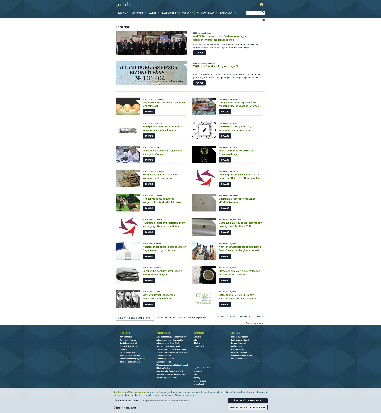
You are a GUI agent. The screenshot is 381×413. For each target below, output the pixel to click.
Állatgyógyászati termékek (167, 343)
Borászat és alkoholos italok (168, 346)
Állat (195, 340)
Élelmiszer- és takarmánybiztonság (171, 349)
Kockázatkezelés (163, 361)
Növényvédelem (163, 368)
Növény (196, 343)
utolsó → (259, 316)
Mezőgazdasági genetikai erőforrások (172, 365)
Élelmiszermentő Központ (241, 355)
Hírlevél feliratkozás (239, 358)
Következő (245, 316)
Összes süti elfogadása (247, 400)
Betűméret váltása (263, 20)
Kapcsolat (235, 333)
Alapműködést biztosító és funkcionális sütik (165, 400)
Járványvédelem (163, 355)
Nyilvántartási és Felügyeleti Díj (169, 371)
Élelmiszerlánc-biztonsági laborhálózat (172, 352)
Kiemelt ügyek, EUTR (165, 358)
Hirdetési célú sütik (126, 407)
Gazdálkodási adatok (128, 343)
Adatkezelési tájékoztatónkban (129, 392)
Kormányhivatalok (238, 343)
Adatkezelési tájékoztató (130, 355)
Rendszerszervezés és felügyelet (170, 374)
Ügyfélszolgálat (237, 349)
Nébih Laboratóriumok (240, 340)
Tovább (199, 53)
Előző (232, 316)
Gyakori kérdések (202, 367)
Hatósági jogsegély (239, 352)
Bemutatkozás (126, 336)
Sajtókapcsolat (237, 346)
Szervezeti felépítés (128, 340)
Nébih (159, 4)
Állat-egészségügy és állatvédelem (171, 336)
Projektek (124, 349)
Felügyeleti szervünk (128, 346)
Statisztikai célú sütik (127, 400)
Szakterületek (163, 333)
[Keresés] (263, 13)
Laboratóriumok (200, 380)
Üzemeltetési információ (130, 361)
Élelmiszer (197, 336)
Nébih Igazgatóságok (239, 336)
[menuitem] (123, 13)
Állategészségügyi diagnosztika (169, 340)
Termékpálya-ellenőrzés (166, 377)
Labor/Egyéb (198, 346)
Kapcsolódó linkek (127, 352)
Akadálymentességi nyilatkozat (133, 358)
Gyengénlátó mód (261, 4)
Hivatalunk (125, 333)
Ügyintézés (198, 333)
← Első (221, 316)
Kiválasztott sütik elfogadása (247, 407)
